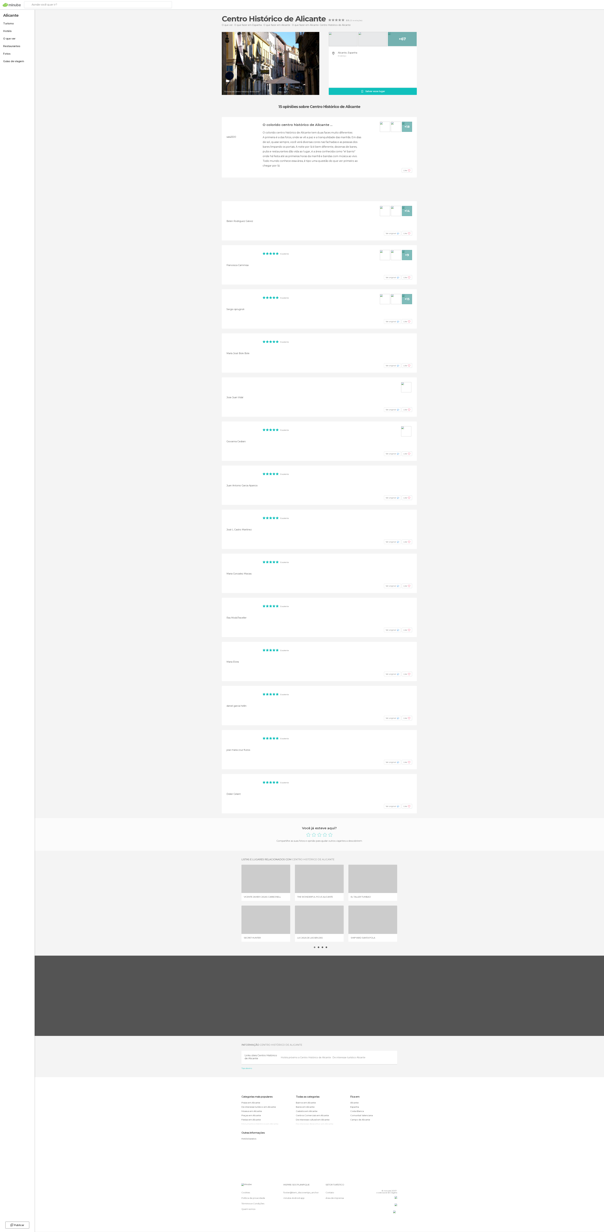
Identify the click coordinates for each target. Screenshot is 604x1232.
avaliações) (357, 20)
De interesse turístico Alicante (349, 1057)
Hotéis (7, 31)
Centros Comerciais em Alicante (312, 1115)
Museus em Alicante (251, 1111)
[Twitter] (384, 1186)
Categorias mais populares (257, 1096)
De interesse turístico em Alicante (258, 1107)
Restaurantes (11, 46)
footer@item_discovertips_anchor (301, 1192)
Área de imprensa (335, 1198)
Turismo (8, 23)
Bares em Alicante (305, 1107)
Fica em (354, 1096)
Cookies (245, 1192)
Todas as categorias (307, 1096)
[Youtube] (394, 1186)
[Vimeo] (389, 1186)
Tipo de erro (246, 1068)
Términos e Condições (252, 1203)
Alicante (354, 1102)
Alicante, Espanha (347, 52)
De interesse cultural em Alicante (313, 1119)
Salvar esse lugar (375, 91)
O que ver (9, 38)
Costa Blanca (357, 1111)
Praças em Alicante (251, 1115)
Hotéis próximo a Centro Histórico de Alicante (306, 1057)
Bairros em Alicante (306, 1102)
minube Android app (294, 1198)
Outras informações (253, 1132)
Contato (330, 1192)
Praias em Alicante (250, 1102)
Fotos (7, 53)
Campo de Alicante (360, 1119)
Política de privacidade (253, 1198)
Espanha (354, 1107)
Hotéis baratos (248, 1138)
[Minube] (12, 5)
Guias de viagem (13, 61)
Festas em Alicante (251, 1119)
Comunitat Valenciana (361, 1115)
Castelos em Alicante (306, 1111)
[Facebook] (379, 1186)
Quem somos (248, 1209)
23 (351, 20)
